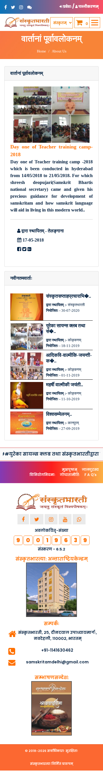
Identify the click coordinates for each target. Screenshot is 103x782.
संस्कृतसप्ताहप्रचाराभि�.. (68, 296)
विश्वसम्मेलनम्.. (59, 414)
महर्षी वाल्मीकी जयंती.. (64, 384)
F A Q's (90, 474)
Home (41, 51)
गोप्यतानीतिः (70, 474)
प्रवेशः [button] (67, 6)
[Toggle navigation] (94, 22)
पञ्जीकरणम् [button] (88, 6)
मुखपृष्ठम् (69, 469)
